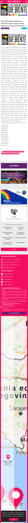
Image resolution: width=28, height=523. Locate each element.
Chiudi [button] (13, 519)
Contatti (13, 267)
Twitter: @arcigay (8, 279)
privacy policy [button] (20, 516)
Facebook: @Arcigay (8, 274)
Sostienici (14, 166)
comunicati (24, 28)
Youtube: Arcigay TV (8, 284)
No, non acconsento (5, 307)
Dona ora (14, 249)
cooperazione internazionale (17, 151)
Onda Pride (16, 153)
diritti (2, 153)
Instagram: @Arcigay (8, 276)
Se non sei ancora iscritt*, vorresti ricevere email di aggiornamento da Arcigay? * (11, 304)
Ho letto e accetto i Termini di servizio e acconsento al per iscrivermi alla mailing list (14, 302)
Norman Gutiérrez (9, 153)
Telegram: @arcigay (8, 282)
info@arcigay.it (6, 267)
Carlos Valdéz (6, 151)
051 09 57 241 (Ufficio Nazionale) (10, 265)
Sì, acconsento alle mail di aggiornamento (8, 306)
